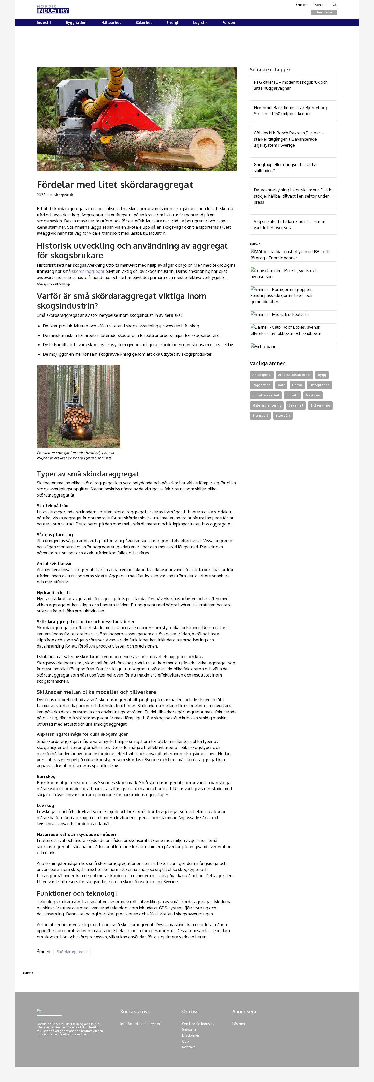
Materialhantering (266, 405)
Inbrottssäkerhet (265, 395)
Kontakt (321, 5)
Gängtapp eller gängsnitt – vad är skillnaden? (286, 167)
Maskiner (313, 395)
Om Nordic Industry (198, 1023)
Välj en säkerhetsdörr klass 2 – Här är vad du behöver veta (290, 224)
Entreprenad (319, 385)
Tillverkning (320, 405)
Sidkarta (189, 1029)
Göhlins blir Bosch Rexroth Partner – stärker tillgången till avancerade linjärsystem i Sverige (289, 139)
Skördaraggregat (72, 952)
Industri (44, 22)
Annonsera (324, 12)
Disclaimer (191, 1035)
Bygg (322, 375)
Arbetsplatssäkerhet (294, 375)
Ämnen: (44, 951)
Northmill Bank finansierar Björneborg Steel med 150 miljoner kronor (290, 110)
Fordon (228, 22)
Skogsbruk (63, 195)
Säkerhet (144, 22)
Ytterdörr (283, 415)
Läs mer (239, 1023)
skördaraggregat (88, 271)
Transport (260, 415)
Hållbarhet (111, 22)
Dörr (281, 385)
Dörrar (297, 385)
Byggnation (76, 22)
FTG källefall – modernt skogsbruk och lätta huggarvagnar (291, 85)
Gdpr (186, 1041)
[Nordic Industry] (53, 9)
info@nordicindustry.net (140, 1023)
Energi (172, 22)
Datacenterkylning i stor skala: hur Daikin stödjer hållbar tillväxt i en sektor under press (293, 196)
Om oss (302, 5)
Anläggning (261, 375)
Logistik (200, 22)
